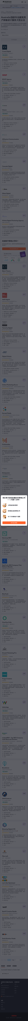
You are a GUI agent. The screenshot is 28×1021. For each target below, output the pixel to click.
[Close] (25, 496)
